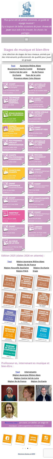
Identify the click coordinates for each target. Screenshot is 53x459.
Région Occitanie (41, 267)
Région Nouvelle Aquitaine (16, 267)
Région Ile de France (26, 264)
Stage (35, 271)
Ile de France (38, 72)
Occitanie (17, 75)
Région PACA (22, 271)
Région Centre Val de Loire (26, 378)
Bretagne (41, 69)
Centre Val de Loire (18, 72)
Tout (13, 65)
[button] (26, 39)
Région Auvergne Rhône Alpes (30, 261)
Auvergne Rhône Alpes (30, 65)
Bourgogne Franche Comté (20, 69)
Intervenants (30, 372)
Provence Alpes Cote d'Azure (27, 78)
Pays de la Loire (33, 75)
